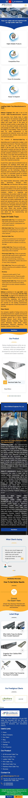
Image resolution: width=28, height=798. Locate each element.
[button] (13, 570)
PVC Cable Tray (5, 184)
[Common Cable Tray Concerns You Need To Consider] (14, 665)
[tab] (14, 407)
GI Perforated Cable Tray (10, 754)
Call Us (10, 796)
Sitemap (5, 744)
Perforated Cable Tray (13, 177)
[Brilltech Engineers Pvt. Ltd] (6, 5)
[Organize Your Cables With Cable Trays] (14, 646)
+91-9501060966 (8, 785)
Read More (14, 330)
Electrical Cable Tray (8, 236)
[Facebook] (7, 1)
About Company (8, 734)
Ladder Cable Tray (8, 759)
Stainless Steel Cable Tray (11, 766)
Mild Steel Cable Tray (9, 764)
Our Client (6, 737)
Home (4, 732)
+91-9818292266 (18, 1)
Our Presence (7, 747)
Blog (4, 739)
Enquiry (19, 796)
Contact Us (6, 742)
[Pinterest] (10, 1)
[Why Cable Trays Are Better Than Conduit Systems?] (14, 626)
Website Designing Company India (14, 794)
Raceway (4, 271)
